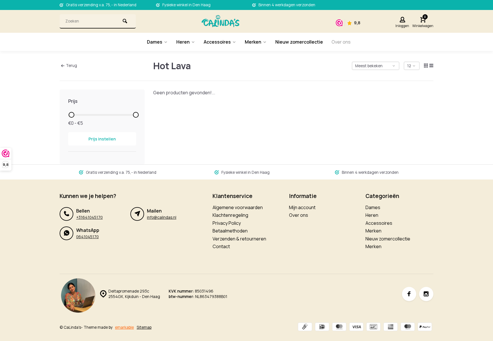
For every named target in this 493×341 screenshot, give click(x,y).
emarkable (124, 327)
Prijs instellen (102, 139)
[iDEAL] (322, 327)
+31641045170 (89, 217)
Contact (221, 246)
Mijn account (302, 207)
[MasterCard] (339, 327)
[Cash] (305, 327)
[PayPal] (425, 327)
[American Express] (390, 327)
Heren (183, 42)
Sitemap (144, 327)
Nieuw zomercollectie (299, 42)
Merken (253, 42)
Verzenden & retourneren (239, 239)
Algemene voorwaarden (238, 207)
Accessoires (217, 42)
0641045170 (87, 236)
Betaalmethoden (230, 231)
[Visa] (356, 327)
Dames (154, 42)
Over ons (341, 42)
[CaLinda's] (220, 21)
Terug (71, 65)
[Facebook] (409, 294)
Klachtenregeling (230, 215)
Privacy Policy (227, 223)
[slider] (71, 115)
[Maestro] (408, 327)
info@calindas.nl (161, 217)
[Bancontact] (373, 327)
